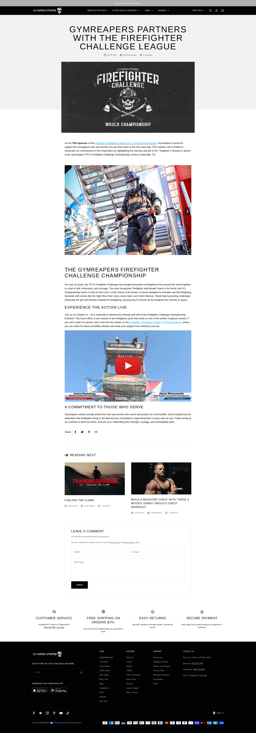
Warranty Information (161, 675)
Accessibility (158, 679)
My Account (157, 657)
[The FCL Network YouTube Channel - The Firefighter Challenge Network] (128, 366)
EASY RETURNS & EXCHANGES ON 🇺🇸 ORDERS (128, 3)
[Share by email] (96, 432)
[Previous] (98, 3)
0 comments (147, 55)
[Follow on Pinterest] (54, 713)
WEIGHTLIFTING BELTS (97, 10)
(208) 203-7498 (49, 627)
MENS (147, 10)
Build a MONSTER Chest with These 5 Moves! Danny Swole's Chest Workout (160, 503)
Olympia (129, 684)
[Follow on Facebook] (34, 713)
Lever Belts (103, 662)
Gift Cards (103, 701)
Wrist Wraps (104, 675)
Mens (101, 692)
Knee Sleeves (104, 666)
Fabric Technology (133, 675)
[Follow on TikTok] (68, 713)
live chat (203, 675)
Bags (101, 684)
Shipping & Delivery (160, 662)
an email (193, 675)
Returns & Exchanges (161, 666)
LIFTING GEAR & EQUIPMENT (124, 10)
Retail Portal (131, 679)
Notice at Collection (74, 723)
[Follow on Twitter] (40, 713)
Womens (102, 697)
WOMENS (162, 10)
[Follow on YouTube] (61, 713)
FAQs (155, 684)
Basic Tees (103, 679)
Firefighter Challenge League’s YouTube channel (155, 322)
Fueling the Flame (79, 500)
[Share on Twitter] (82, 432)
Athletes (129, 670)
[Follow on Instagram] (47, 713)
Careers (129, 662)
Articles (129, 666)
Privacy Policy (114, 542)
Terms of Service (129, 542)
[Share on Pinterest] (89, 432)
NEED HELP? (198, 10)
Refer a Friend (131, 692)
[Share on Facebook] (75, 432)
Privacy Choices (59, 723)
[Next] (157, 3)
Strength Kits (104, 688)
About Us (129, 657)
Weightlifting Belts (106, 657)
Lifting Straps (104, 670)
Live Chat (60, 627)
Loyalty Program (132, 688)
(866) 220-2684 (199, 669)
